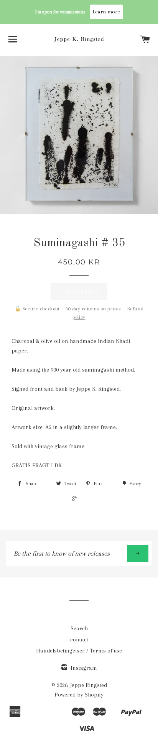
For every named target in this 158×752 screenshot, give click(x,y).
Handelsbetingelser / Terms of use (79, 650)
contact (79, 639)
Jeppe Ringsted (88, 685)
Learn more (106, 12)
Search (79, 628)
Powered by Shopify (79, 694)
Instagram (83, 667)
